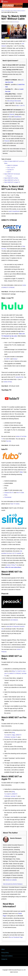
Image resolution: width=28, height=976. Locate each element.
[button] (2, 2)
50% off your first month (14, 101)
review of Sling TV (11, 565)
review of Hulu (8, 381)
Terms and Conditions (7, 955)
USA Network (14, 620)
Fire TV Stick (20, 492)
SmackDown (17, 116)
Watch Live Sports (21, 10)
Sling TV (14, 671)
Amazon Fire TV (9, 492)
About (2, 949)
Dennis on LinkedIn (11, 880)
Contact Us (4, 959)
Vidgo (13, 735)
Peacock (11, 114)
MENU (6, 2)
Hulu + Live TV (20, 105)
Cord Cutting (7, 10)
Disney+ (15, 359)
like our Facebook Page (16, 937)
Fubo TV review (14, 504)
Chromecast (7, 497)
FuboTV (19, 671)
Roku (5, 495)
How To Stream (14, 10)
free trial (8, 441)
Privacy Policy (5, 952)
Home (2, 10)
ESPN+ (8, 359)
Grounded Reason (14, 5)
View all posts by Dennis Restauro (13, 884)
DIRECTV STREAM (15, 673)
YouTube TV (13, 737)
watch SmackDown (14, 211)
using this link (19, 377)
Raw (10, 116)
